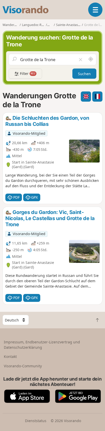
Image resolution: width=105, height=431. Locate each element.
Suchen (84, 73)
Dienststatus (35, 420)
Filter (27, 73)
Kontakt (10, 356)
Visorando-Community (23, 365)
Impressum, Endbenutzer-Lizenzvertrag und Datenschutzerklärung (42, 345)
